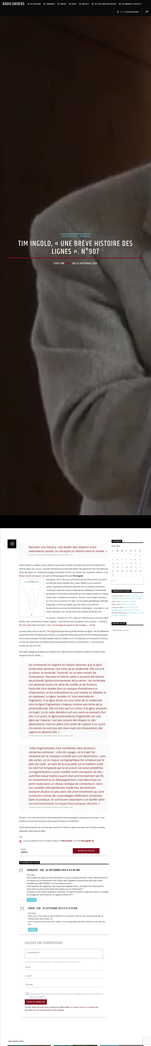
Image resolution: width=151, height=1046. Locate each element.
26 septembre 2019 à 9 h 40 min (63, 925)
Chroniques (50, 3)
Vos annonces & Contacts (132, 3)
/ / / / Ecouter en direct (129, 11)
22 (136, 622)
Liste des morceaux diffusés (105, 3)
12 (122, 618)
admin (68, 289)
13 (127, 618)
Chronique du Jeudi (69, 261)
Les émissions (35, 3)
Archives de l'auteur (86, 905)
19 (122, 622)
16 (140, 618)
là (93, 895)
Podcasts (85, 3)
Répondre (32, 954)
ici (104, 663)
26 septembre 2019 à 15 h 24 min (60, 963)
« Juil (113, 635)
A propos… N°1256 (128, 656)
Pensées (63, 3)
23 (140, 622)
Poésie (74, 3)
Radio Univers (13, 4)
